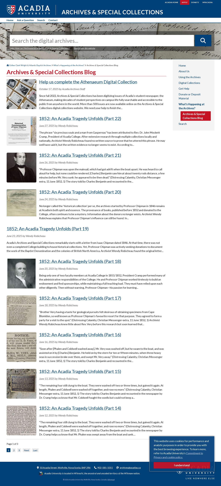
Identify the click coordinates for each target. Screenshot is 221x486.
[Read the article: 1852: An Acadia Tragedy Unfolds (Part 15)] (21, 397)
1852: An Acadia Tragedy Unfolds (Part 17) (80, 298)
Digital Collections (189, 82)
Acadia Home (171, 2)
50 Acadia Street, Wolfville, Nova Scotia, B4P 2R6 (65, 467)
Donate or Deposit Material (190, 96)
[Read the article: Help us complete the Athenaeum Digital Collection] (21, 108)
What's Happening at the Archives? (191, 106)
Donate (195, 2)
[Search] (203, 41)
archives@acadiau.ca (130, 467)
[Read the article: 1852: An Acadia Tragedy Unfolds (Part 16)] (21, 361)
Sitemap (111, 480)
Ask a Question (25, 20)
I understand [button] (182, 465)
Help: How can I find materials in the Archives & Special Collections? (40, 48)
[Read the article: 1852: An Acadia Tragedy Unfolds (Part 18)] (21, 287)
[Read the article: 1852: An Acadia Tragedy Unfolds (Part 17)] (21, 324)
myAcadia (208, 2)
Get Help (184, 88)
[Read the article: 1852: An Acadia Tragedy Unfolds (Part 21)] (21, 181)
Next (26, 450)
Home (10, 20)
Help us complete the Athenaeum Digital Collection (88, 81)
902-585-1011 (105, 467)
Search (41, 20)
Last (35, 450)
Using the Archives (190, 77)
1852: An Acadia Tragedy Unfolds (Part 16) (80, 334)
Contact (53, 20)
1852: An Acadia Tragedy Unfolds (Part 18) (80, 261)
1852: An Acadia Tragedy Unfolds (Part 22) (80, 118)
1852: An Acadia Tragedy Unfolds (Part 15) (80, 371)
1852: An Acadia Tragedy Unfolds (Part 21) (80, 155)
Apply (184, 2)
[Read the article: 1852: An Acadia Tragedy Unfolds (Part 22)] (21, 144)
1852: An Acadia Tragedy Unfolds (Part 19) (48, 228)
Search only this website (84, 48)
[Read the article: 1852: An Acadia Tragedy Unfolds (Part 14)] (21, 434)
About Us (184, 71)
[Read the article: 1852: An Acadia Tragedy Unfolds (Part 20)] (21, 218)
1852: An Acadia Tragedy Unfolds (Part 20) (80, 192)
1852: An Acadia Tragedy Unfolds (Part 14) (80, 408)
